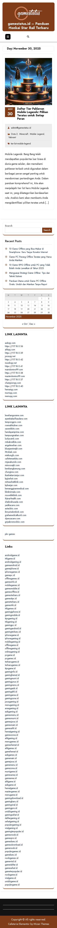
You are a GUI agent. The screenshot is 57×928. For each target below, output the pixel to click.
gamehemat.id (11, 751)
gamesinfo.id (11, 581)
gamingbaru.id (11, 801)
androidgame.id (12, 555)
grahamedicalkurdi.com (15, 515)
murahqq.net (11, 363)
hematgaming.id (12, 731)
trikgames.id (10, 608)
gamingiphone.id (12, 611)
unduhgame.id (11, 881)
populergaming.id (13, 824)
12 (22, 305)
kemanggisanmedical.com (17, 488)
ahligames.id (10, 748)
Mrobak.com (11, 452)
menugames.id (11, 741)
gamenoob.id (11, 848)
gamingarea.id (11, 695)
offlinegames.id (12, 578)
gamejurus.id (11, 761)
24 (8, 312)
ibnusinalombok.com (14, 511)
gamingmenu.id (12, 685)
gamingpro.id (11, 808)
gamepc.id (10, 575)
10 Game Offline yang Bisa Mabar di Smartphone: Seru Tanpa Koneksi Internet (28, 250)
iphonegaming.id (12, 638)
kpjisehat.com (11, 478)
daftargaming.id (12, 818)
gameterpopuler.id (13, 871)
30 (49, 312)
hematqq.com (11, 389)
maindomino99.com (14, 369)
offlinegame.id (11, 645)
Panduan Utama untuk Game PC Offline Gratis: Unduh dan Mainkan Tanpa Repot (28, 282)
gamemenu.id (11, 764)
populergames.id (13, 851)
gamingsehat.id (12, 814)
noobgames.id (11, 858)
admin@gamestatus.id (21, 127)
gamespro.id (10, 838)
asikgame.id (10, 784)
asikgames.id (11, 754)
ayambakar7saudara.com (16, 418)
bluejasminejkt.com (13, 448)
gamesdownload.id (14, 844)
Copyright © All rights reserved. (28, 919)
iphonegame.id (12, 635)
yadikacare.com (12, 505)
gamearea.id (11, 778)
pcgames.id (10, 658)
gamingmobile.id (12, 615)
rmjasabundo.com (13, 462)
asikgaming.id (11, 711)
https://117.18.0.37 (14, 379)
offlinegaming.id (12, 648)
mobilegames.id (12, 585)
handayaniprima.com (14, 432)
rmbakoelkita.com (13, 442)
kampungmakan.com (14, 435)
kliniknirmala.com (12, 491)
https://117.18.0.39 (14, 353)
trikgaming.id (11, 621)
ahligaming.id (11, 738)
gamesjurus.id (11, 721)
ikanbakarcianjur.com (14, 475)
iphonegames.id (12, 571)
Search (8, 225)
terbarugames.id (12, 665)
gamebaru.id (11, 854)
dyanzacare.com (12, 518)
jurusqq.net (10, 356)
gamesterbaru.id (12, 595)
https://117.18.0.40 (14, 386)
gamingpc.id (10, 625)
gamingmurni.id (12, 678)
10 (8, 305)
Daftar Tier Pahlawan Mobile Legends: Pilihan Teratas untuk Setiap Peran (32, 114)
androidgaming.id (13, 561)
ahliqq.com (10, 349)
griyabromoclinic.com (14, 521)
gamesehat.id (11, 868)
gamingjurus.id (11, 681)
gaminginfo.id (11, 671)
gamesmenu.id (11, 715)
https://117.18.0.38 (14, 372)
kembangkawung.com (15, 468)
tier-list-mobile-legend (21, 143)
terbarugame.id (12, 661)
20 (28, 309)
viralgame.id (10, 878)
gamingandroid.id (13, 628)
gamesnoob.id (11, 834)
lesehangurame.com (14, 415)
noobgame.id (11, 874)
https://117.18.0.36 (14, 346)
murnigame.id (11, 771)
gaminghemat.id (12, 675)
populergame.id (12, 884)
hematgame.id (11, 788)
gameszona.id (11, 735)
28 (35, 312)
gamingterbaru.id (13, 631)
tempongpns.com (13, 422)
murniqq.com (11, 392)
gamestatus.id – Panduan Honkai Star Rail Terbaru (28, 25)
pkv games (10, 534)
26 (22, 312)
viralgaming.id (11, 828)
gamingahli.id (11, 691)
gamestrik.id (10, 605)
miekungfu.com (12, 455)
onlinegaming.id (12, 651)
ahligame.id (10, 781)
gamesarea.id (11, 774)
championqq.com (13, 382)
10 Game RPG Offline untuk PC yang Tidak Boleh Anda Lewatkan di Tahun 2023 (29, 266)
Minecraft (23, 134)
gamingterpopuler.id (14, 831)
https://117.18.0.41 (14, 366)
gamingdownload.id (14, 798)
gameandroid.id (12, 565)
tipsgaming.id (11, 618)
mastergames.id (12, 791)
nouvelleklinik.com (13, 495)
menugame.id (11, 794)
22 (42, 309)
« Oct (24, 324)
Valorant (12, 137)
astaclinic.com (11, 508)
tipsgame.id (10, 668)
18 (15, 309)
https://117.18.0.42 (14, 359)
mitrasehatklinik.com (14, 481)
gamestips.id (11, 598)
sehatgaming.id (12, 821)
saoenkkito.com (12, 428)
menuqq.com (11, 396)
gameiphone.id (12, 568)
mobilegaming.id (12, 641)
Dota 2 (14, 134)
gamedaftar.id (11, 864)
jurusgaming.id (11, 701)
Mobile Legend (37, 134)
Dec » (32, 324)
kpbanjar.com (11, 485)
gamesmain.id (11, 725)
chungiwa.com (11, 471)
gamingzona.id (12, 698)
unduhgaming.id (12, 811)
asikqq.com (10, 343)
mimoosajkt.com (12, 465)
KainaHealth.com (13, 498)
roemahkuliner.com (13, 425)
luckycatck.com (12, 438)
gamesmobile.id (12, 588)
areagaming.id (11, 708)
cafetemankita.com (13, 458)
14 (35, 305)
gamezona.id (11, 768)
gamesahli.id (10, 728)
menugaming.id (12, 705)
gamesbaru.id (11, 841)
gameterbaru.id (12, 601)
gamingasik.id (11, 688)
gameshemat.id (12, 745)
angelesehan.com (13, 445)
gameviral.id (10, 861)
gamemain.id (11, 758)
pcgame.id (10, 655)
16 (49, 305)
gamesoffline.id (12, 591)
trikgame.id (10, 558)
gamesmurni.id (11, 718)
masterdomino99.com (15, 376)
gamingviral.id (11, 804)
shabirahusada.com (14, 501)
